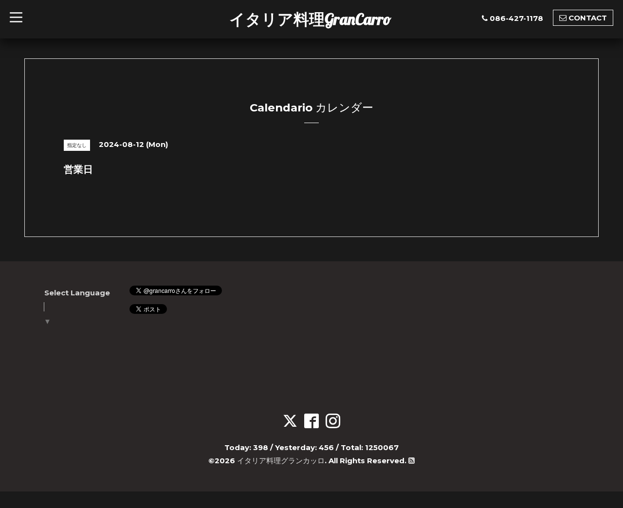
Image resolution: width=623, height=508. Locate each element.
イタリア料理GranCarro (310, 19)
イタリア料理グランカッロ (281, 460)
